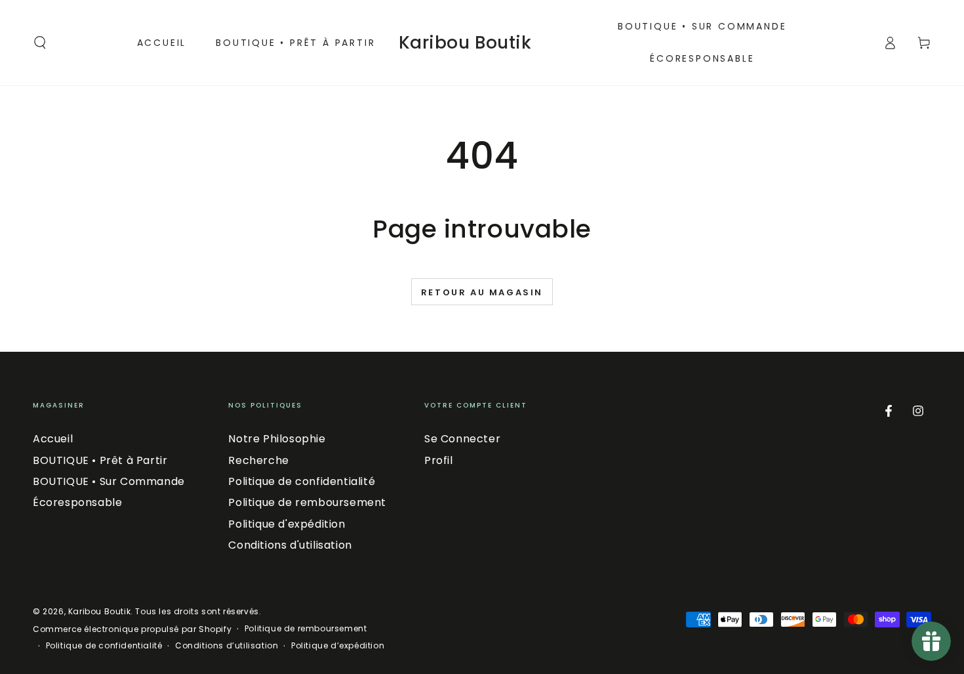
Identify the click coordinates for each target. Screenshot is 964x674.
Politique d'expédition (286, 524)
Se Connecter (462, 438)
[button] (40, 42)
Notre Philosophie (276, 438)
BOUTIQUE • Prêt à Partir (100, 460)
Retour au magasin (482, 292)
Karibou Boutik (99, 611)
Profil (438, 460)
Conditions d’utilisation (226, 646)
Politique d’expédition (337, 646)
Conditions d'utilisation (289, 545)
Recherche (258, 460)
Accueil (53, 438)
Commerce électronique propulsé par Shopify (132, 629)
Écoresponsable (77, 502)
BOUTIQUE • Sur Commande (109, 481)
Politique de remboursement (307, 502)
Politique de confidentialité (301, 481)
